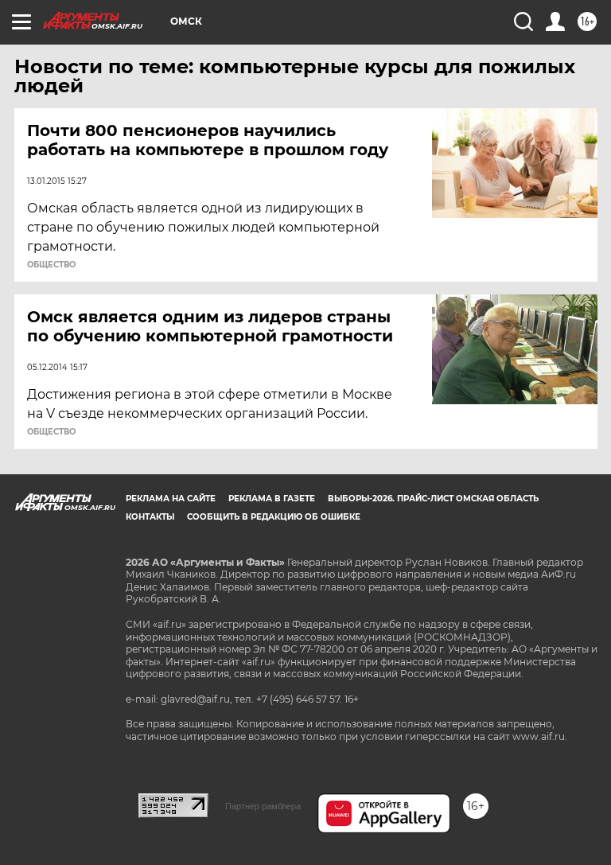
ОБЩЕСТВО (51, 265)
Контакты (150, 517)
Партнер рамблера (263, 806)
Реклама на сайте (171, 498)
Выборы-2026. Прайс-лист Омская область (433, 498)
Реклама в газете (271, 498)
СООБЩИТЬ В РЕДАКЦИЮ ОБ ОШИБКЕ (273, 517)
